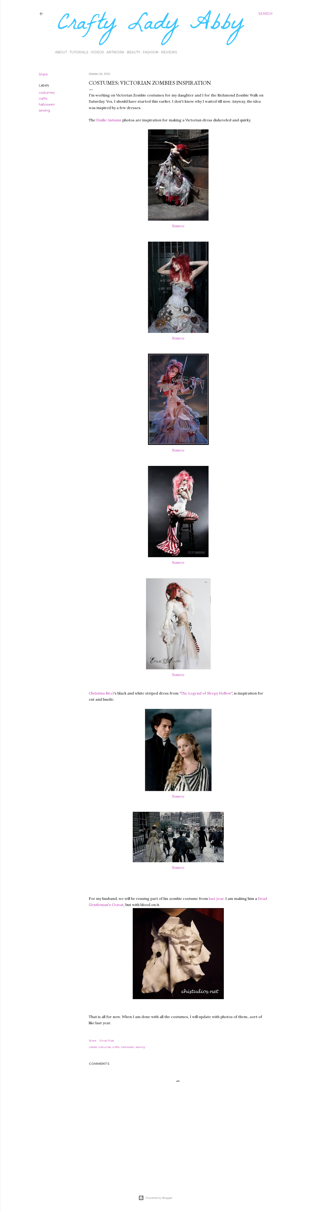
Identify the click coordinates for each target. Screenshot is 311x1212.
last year (216, 898)
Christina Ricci (101, 693)
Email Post (107, 1040)
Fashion (150, 52)
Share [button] (43, 74)
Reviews (169, 52)
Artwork (115, 52)
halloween (47, 104)
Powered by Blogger (159, 1197)
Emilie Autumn (108, 120)
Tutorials (78, 52)
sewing (44, 110)
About (61, 52)
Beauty (133, 52)
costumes (47, 93)
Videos (97, 52)
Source (178, 226)
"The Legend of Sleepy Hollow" (205, 693)
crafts (43, 99)
